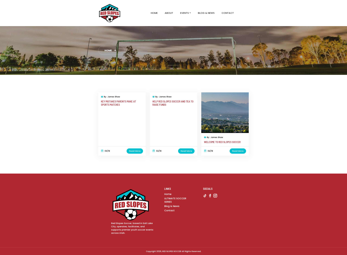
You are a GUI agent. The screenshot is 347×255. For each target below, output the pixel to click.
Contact (228, 13)
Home (154, 13)
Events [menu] (184, 13)
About (169, 13)
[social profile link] (205, 196)
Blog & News (206, 13)
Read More (135, 151)
